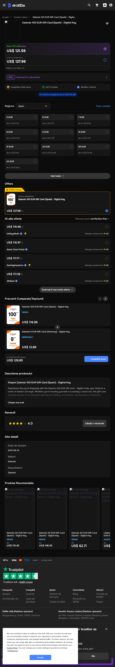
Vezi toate (56, 176)
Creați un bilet (57, 601)
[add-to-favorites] (107, 24)
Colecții (30, 593)
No (93, 656)
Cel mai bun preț (98, 218)
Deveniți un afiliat (79, 600)
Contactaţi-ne (10, 598)
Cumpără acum (98, 359)
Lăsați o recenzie (94, 423)
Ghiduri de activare (55, 595)
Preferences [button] (13, 651)
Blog (75, 593)
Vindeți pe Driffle (102, 595)
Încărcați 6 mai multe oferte (56, 289)
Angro (99, 601)
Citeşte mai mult (16, 402)
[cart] (97, 5)
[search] (89, 5)
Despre (6, 593)
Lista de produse (30, 600)
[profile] (111, 5)
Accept (40, 657)
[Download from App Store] (105, 5)
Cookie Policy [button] (12, 648)
